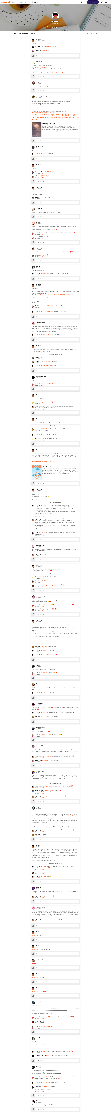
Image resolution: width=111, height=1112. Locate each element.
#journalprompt (68, 815)
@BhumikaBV (44, 434)
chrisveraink (39, 1101)
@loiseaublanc (45, 692)
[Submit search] (32, 2)
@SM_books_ (48, 46)
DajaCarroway (39, 959)
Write (82, 2)
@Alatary (43, 232)
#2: (42, 399)
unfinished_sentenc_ (41, 96)
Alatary (38, 222)
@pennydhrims (45, 406)
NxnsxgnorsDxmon (40, 46)
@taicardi (43, 273)
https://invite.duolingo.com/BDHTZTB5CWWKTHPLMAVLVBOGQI (56, 294)
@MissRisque (44, 672)
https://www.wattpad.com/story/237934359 (43, 461)
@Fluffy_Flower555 (46, 554)
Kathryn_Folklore (39, 357)
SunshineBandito (40, 727)
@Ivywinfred (44, 650)
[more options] (78, 39)
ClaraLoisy (38, 683)
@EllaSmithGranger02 (47, 654)
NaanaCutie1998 (39, 581)
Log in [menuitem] (101, 2)
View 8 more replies (56, 502)
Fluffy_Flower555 (40, 545)
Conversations (23, 33)
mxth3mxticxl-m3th (41, 376)
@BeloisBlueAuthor (46, 311)
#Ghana (44, 67)
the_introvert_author (41, 306)
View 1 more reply (56, 573)
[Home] (5, 2)
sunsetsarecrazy (39, 872)
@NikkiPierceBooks (46, 334)
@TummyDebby (45, 1076)
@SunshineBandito (46, 734)
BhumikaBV (38, 428)
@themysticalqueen (46, 519)
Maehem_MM (39, 745)
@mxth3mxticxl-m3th (47, 383)
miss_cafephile (40, 807)
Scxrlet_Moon (39, 146)
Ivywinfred (37, 646)
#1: (42, 422)
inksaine (37, 402)
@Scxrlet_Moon (45, 153)
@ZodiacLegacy (36, 935)
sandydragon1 (39, 82)
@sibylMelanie (47, 1021)
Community (23, 2)
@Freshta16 (44, 866)
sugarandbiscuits (40, 771)
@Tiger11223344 (45, 505)
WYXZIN (37, 532)
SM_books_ (38, 153)
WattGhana (39, 61)
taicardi (37, 197)
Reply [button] (43, 48)
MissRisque (38, 665)
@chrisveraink (45, 1108)
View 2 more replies (56, 426)
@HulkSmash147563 (46, 756)
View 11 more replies (56, 354)
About (15, 33)
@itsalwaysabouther (46, 786)
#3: (42, 349)
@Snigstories (44, 896)
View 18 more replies (56, 863)
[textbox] (57, 55)
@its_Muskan (44, 605)
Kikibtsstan (38, 50)
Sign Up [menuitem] (107, 2)
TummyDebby (39, 1066)
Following (32, 33)
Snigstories (39, 887)
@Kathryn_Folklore (46, 365)
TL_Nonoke (39, 208)
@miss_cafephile (45, 830)
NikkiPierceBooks (40, 322)
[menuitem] (90, 33)
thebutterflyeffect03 (40, 585)
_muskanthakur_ (40, 596)
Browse (14, 2)
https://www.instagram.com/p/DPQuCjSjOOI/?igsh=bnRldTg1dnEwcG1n (50, 72)
